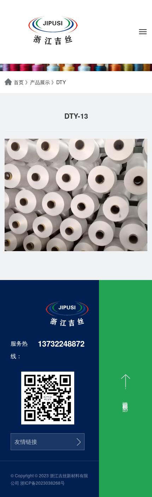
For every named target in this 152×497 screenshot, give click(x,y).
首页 (19, 82)
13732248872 (61, 343)
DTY (61, 82)
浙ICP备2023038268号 (42, 483)
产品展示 (40, 82)
